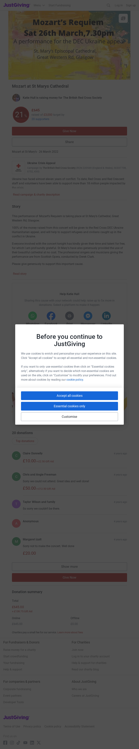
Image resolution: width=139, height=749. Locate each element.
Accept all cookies (70, 395)
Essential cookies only (69, 406)
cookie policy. (75, 379)
